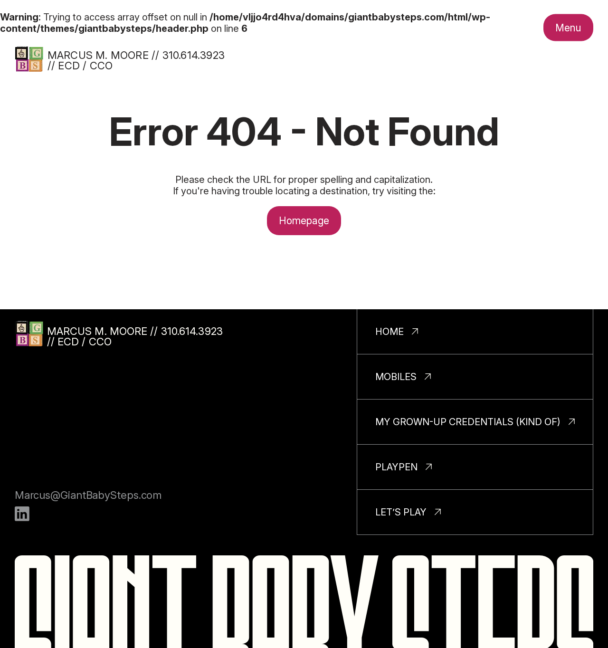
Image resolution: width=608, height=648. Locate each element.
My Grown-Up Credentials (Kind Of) (467, 422)
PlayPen (396, 467)
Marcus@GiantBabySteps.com (88, 495)
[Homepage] (29, 59)
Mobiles (396, 376)
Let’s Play (401, 512)
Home (389, 331)
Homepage (304, 221)
